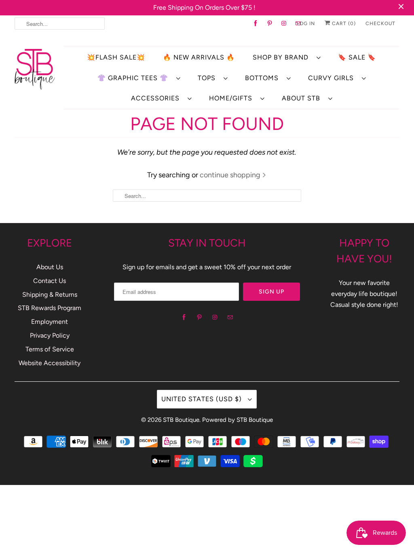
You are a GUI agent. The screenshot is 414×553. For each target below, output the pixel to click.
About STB (303, 98)
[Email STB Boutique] (230, 317)
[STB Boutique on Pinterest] (270, 23)
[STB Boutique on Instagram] (284, 23)
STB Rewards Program (49, 308)
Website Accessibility (49, 363)
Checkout (380, 23)
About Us (49, 267)
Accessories (157, 98)
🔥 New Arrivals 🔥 (199, 57)
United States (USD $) (202, 399)
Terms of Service (49, 349)
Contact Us (49, 281)
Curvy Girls (333, 78)
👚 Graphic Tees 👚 (134, 78)
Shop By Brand (283, 57)
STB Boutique (181, 419)
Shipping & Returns (49, 294)
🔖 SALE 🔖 (357, 57)
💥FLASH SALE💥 (116, 57)
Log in (306, 23)
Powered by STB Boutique (237, 419)
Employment (49, 321)
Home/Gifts (232, 98)
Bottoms (264, 78)
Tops (209, 78)
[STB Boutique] (35, 69)
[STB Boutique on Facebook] (256, 23)
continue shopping (231, 174)
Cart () (343, 23)
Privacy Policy (50, 335)
